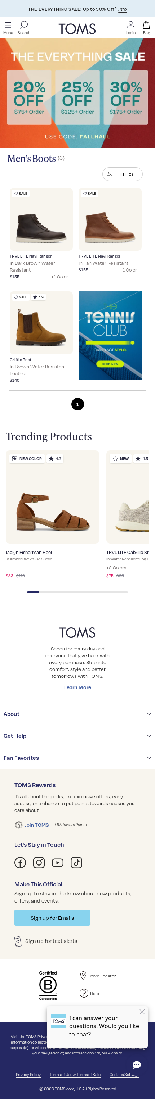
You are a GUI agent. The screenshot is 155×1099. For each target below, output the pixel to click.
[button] (122, 174)
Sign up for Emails (52, 917)
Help (94, 993)
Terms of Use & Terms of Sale (75, 1074)
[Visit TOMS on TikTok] (76, 862)
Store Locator (102, 975)
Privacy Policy (28, 1074)
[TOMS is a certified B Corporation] (48, 985)
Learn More (77, 687)
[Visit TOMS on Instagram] (39, 862)
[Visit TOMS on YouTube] (57, 862)
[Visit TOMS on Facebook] (20, 862)
